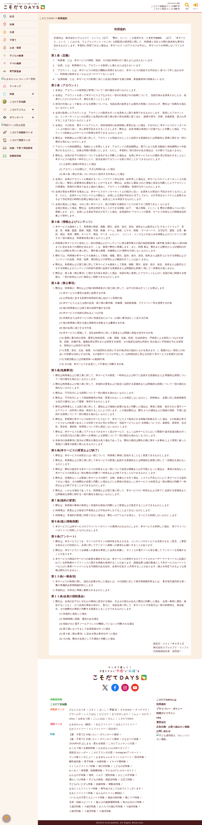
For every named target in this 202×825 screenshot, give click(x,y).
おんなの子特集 (77, 775)
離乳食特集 (75, 761)
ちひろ (145, 714)
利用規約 (161, 704)
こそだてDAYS (46, 18)
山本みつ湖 (84, 718)
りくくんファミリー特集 (82, 766)
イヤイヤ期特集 (118, 761)
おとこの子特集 (126, 775)
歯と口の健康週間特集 (108, 802)
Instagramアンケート (127, 752)
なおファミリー (77, 728)
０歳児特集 (105, 811)
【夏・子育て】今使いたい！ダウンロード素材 (94, 734)
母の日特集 (104, 766)
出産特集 (102, 761)
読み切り (113, 728)
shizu (72, 718)
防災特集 (140, 757)
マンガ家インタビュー (81, 757)
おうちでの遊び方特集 (111, 806)
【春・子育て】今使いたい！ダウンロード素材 (94, 738)
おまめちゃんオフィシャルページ (114, 757)
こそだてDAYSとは (166, 699)
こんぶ (135, 714)
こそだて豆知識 (58, 704)
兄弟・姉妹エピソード (81, 802)
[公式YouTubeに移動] (135, 687)
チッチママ (141, 709)
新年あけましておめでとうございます (121, 788)
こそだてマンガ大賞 (102, 752)
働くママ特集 (132, 797)
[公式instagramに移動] (125, 687)
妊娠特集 (101, 784)
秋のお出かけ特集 (132, 802)
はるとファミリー (125, 724)
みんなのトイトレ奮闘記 (109, 793)
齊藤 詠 (113, 709)
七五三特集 (126, 779)
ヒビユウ (104, 714)
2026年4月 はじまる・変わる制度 (87, 743)
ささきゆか (126, 709)
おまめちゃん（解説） (81, 724)
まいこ (103, 709)
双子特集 (89, 761)
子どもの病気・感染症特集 (103, 779)
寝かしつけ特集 (77, 779)
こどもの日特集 (122, 766)
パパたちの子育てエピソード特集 (87, 797)
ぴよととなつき (77, 709)
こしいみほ (99, 718)
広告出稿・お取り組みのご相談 (173, 726)
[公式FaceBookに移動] (115, 687)
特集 (52, 734)
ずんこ (112, 718)
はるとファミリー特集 (81, 793)
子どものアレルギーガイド (119, 770)
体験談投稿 (56, 699)
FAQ (158, 717)
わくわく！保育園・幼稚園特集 (86, 770)
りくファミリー (97, 728)
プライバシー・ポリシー (169, 708)
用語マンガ (56, 723)
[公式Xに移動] (105, 687)
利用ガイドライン (165, 713)
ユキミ (93, 709)
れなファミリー (104, 724)
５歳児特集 (75, 806)
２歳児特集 (75, 811)
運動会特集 (115, 784)
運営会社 (161, 722)
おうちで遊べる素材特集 (82, 747)
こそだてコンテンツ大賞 (121, 743)
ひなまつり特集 (130, 738)
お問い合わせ (163, 731)
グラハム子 (75, 714)
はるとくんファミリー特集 (83, 788)
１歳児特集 (90, 811)
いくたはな (90, 714)
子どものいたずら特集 (81, 784)
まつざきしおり (120, 714)
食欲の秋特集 (115, 797)
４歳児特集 (90, 806)
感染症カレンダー (79, 752)
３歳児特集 (132, 806)
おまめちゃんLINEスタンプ (113, 747)
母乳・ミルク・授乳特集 (102, 775)
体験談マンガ (57, 709)
